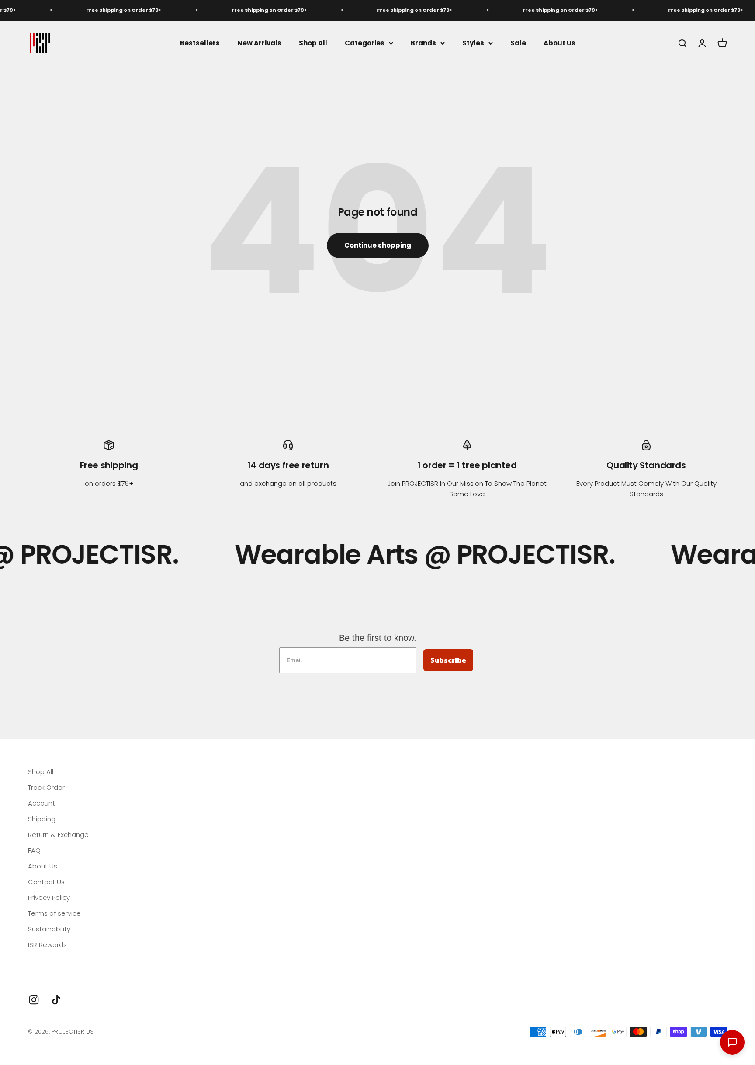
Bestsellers (200, 42)
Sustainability (49, 929)
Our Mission (466, 483)
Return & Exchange (58, 834)
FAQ (34, 850)
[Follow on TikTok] (56, 1000)
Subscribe (448, 660)
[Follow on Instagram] (34, 1000)
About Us (559, 42)
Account (41, 803)
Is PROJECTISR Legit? (59, 960)
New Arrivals (259, 42)
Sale (518, 42)
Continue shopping (377, 245)
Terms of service (54, 913)
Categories (364, 42)
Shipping (41, 818)
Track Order (46, 787)
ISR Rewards (47, 944)
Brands (423, 42)
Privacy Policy (49, 897)
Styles (473, 42)
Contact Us (46, 881)
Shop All (313, 42)
